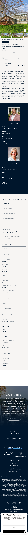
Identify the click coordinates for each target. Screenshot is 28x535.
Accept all (14, 531)
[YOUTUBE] (19, 438)
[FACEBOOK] (8, 438)
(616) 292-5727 (6, 174)
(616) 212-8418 (6, 133)
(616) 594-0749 (14, 465)
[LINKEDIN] (15, 438)
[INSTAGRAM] (12, 438)
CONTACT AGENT (14, 190)
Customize (14, 527)
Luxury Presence (14, 511)
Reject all (14, 524)
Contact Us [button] (14, 419)
